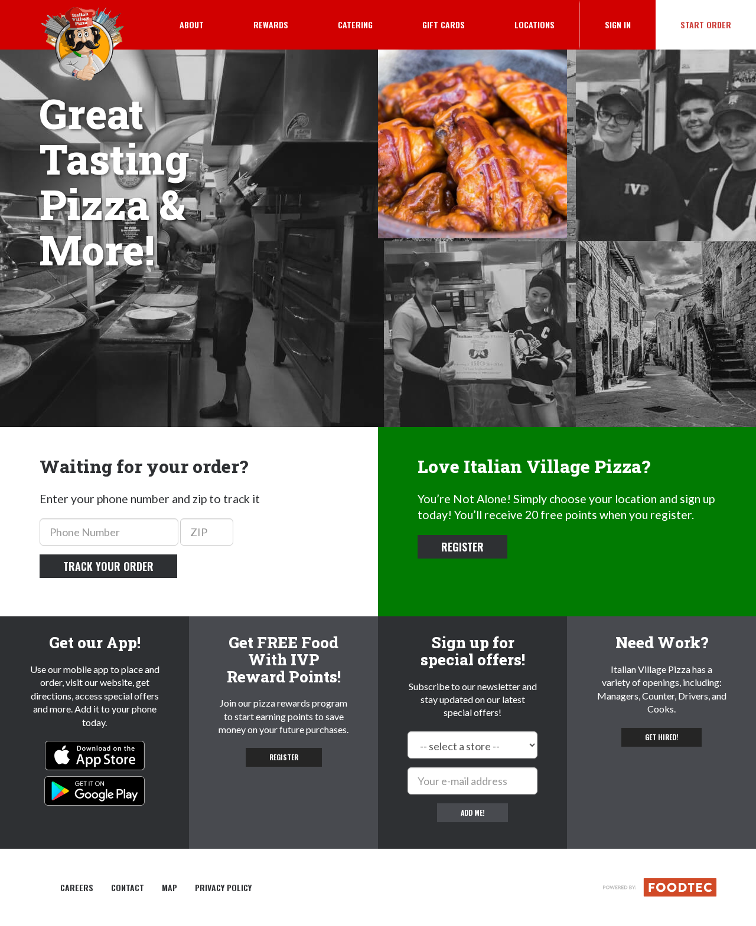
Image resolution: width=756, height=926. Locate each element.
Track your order (108, 566)
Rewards (270, 24)
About (192, 24)
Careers (76, 888)
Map (169, 888)
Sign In (630, 24)
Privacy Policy (223, 888)
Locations (534, 24)
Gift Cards (443, 24)
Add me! (472, 812)
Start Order (705, 24)
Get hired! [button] (661, 737)
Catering (355, 24)
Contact (127, 888)
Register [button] (462, 546)
